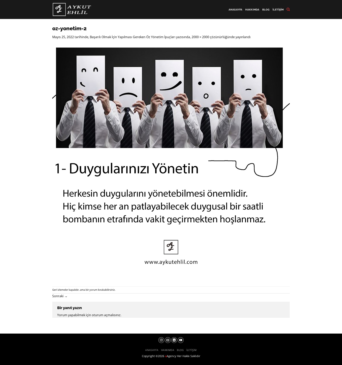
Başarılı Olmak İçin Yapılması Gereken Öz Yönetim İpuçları (132, 37)
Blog (266, 9)
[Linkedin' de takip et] (174, 340)
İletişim (278, 9)
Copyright (148, 356)
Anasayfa (235, 9)
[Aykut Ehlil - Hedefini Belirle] (72, 9)
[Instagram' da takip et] (161, 340)
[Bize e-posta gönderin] (168, 340)
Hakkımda (252, 9)
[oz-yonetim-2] (171, 162)
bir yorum (91, 289)
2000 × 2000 (200, 37)
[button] (288, 9)
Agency (170, 356)
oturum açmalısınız (106, 315)
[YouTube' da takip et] (181, 340)
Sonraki (59, 296)
